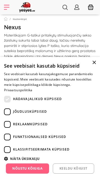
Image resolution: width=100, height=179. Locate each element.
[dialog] (50, 118)
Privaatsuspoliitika (18, 90)
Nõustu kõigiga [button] (27, 168)
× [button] (94, 63)
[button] (50, 158)
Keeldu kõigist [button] (73, 168)
